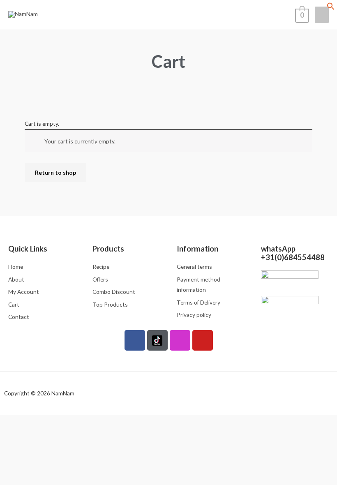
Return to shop (55, 172)
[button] (331, 8)
